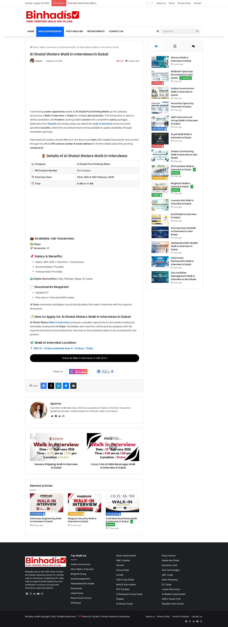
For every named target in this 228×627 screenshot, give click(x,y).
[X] (31, 594)
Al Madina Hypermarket (173, 594)
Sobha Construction (81, 564)
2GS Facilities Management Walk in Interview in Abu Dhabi (183, 276)
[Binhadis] (52, 16)
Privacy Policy (184, 3)
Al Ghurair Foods (124, 603)
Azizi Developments (80, 578)
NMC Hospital (123, 560)
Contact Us (116, 31)
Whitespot (76, 603)
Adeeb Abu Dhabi (170, 560)
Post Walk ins (74, 31)
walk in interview (102, 123)
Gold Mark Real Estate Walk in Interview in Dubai (97, 3)
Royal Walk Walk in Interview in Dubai (181, 136)
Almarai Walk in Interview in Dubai (181, 59)
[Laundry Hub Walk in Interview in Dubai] (160, 205)
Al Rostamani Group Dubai (129, 594)
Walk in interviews (50, 31)
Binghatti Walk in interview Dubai (182, 186)
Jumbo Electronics (171, 589)
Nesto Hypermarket (126, 555)
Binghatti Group (78, 574)
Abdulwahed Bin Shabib (82, 583)
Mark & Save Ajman (126, 584)
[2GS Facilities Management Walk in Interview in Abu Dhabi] (160, 277)
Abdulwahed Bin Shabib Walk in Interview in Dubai (184, 246)
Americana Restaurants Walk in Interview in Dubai (182, 261)
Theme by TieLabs (90, 616)
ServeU (120, 565)
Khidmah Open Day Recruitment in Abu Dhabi (182, 74)
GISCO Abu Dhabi (125, 579)
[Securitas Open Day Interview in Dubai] (160, 107)
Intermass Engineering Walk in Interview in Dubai (45, 520)
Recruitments (96, 31)
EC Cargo (166, 584)
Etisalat (120, 599)
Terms (171, 3)
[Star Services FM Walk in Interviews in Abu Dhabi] (160, 232)
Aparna (39, 61)
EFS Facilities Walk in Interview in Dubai (183, 169)
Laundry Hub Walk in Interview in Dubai (182, 202)
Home (30, 31)
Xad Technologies (171, 570)
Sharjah (52, 123)
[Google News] (78, 371)
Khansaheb (76, 588)
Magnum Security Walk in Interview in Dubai (82, 520)
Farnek (119, 575)
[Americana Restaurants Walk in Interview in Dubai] (160, 262)
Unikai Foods (77, 593)
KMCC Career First (171, 599)
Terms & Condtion (180, 616)
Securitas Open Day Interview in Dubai (182, 105)
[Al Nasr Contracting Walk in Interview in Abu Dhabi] (160, 155)
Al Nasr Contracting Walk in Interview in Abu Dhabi (184, 154)
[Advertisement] (84, 88)
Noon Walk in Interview (82, 569)
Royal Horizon (169, 555)
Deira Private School (81, 598)
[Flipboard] (105, 371)
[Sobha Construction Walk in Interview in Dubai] (160, 93)
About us (161, 3)
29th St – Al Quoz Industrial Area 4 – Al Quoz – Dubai (63, 348)
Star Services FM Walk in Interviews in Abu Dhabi (183, 231)
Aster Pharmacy (170, 579)
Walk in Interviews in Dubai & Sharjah (57, 47)
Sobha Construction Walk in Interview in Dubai (182, 92)
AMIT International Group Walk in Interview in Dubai (184, 120)
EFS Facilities (123, 589)
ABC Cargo (167, 575)
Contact (197, 3)
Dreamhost (124, 616)
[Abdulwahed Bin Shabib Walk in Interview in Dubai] (160, 247)
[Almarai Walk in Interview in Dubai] (160, 62)
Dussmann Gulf (169, 565)
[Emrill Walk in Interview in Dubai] (160, 218)
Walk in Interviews (59, 322)
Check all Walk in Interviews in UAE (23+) (84, 358)
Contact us (197, 616)
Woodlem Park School (173, 603)
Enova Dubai (122, 570)
